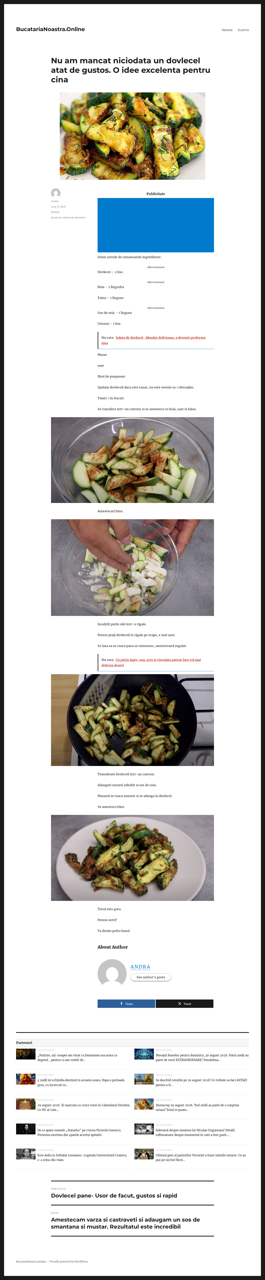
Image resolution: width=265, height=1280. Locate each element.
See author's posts (151, 977)
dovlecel (56, 217)
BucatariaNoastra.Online (50, 29)
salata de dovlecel (74, 217)
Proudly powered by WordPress (69, 1261)
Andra (141, 967)
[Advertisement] (156, 225)
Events (243, 30)
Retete (227, 30)
